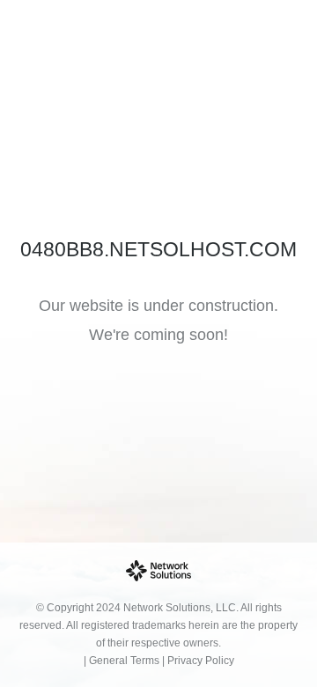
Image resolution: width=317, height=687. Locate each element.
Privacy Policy (200, 660)
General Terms (124, 660)
